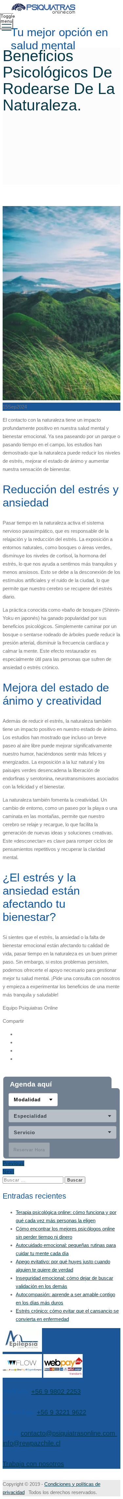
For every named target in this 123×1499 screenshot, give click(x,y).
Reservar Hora (29, 1149)
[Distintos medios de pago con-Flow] (22, 1376)
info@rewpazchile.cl (31, 1443)
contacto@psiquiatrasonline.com (68, 1433)
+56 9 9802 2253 (56, 1391)
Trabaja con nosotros (33, 1463)
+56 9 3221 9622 (61, 1412)
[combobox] (33, 1099)
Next (8, 1171)
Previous (13, 1163)
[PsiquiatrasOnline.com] (61, 9)
